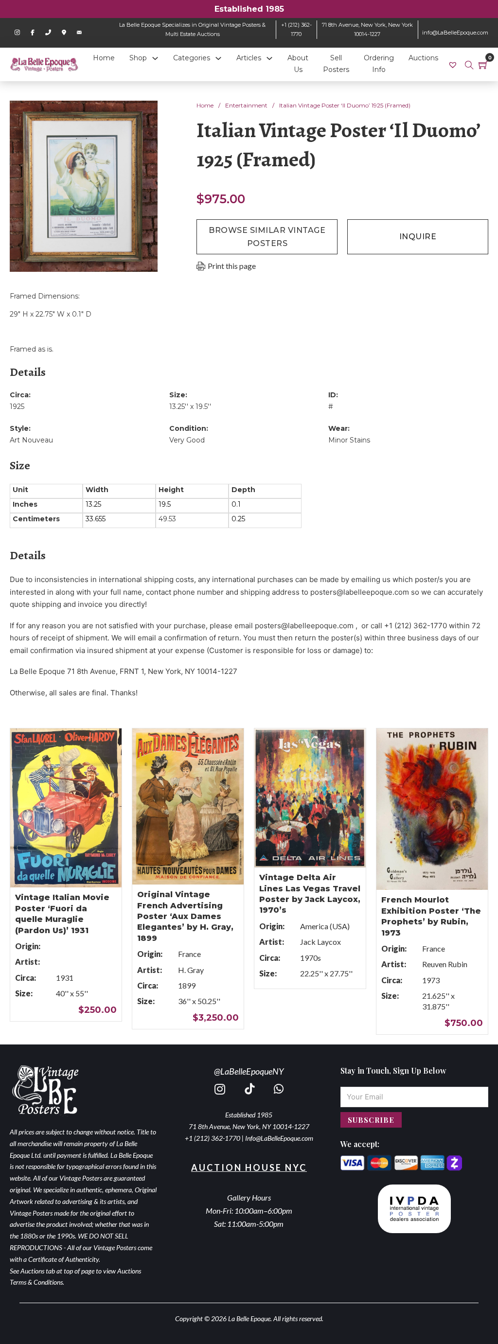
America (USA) (325, 926)
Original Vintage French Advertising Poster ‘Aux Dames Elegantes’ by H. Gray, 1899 (185, 916)
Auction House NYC (249, 1167)
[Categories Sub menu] (218, 58)
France (189, 953)
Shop (138, 57)
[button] (144, 114)
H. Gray (191, 969)
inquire (418, 236)
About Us (297, 63)
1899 (187, 985)
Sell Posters (336, 63)
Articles (248, 57)
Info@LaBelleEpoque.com (279, 1138)
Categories (191, 57)
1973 (431, 980)
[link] (454, 64)
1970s (310, 957)
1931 (64, 977)
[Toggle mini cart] (483, 65)
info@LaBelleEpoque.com (455, 32)
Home (104, 57)
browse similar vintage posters (267, 237)
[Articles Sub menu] (269, 58)
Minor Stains (349, 440)
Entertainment (246, 105)
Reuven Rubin (444, 964)
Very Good (187, 440)
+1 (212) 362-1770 (212, 1138)
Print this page (232, 265)
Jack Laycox (320, 941)
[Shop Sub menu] (155, 58)
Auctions (423, 57)
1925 (17, 406)
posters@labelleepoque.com (359, 592)
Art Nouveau (31, 440)
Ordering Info (379, 63)
